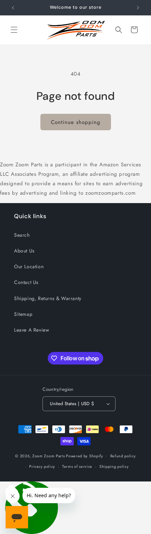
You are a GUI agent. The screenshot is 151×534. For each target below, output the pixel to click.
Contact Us (26, 282)
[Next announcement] (138, 7)
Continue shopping (75, 122)
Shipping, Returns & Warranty (47, 298)
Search (22, 234)
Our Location (29, 266)
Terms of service (77, 466)
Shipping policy (114, 466)
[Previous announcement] (13, 7)
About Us (24, 250)
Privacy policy (42, 466)
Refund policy (123, 456)
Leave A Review (31, 329)
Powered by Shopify (84, 455)
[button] (14, 29)
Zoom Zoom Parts (48, 455)
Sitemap (23, 314)
